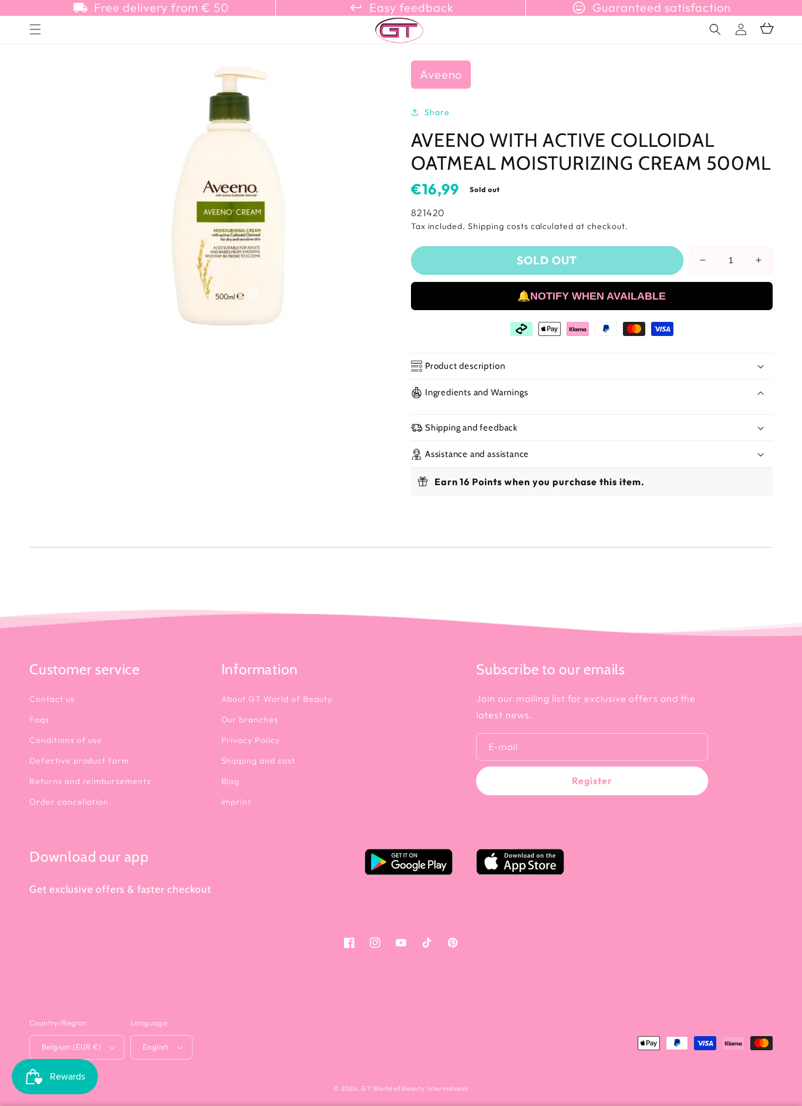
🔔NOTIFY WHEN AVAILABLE (591, 296)
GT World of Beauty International (414, 1088)
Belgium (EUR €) (71, 1046)
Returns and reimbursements (90, 781)
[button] (715, 29)
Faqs (39, 719)
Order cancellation (69, 801)
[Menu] (35, 29)
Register (592, 780)
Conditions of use (65, 740)
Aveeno (441, 74)
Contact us (52, 699)
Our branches (250, 719)
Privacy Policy (250, 740)
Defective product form (79, 760)
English (156, 1046)
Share (437, 112)
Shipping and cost (258, 760)
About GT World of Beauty (276, 699)
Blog (230, 781)
